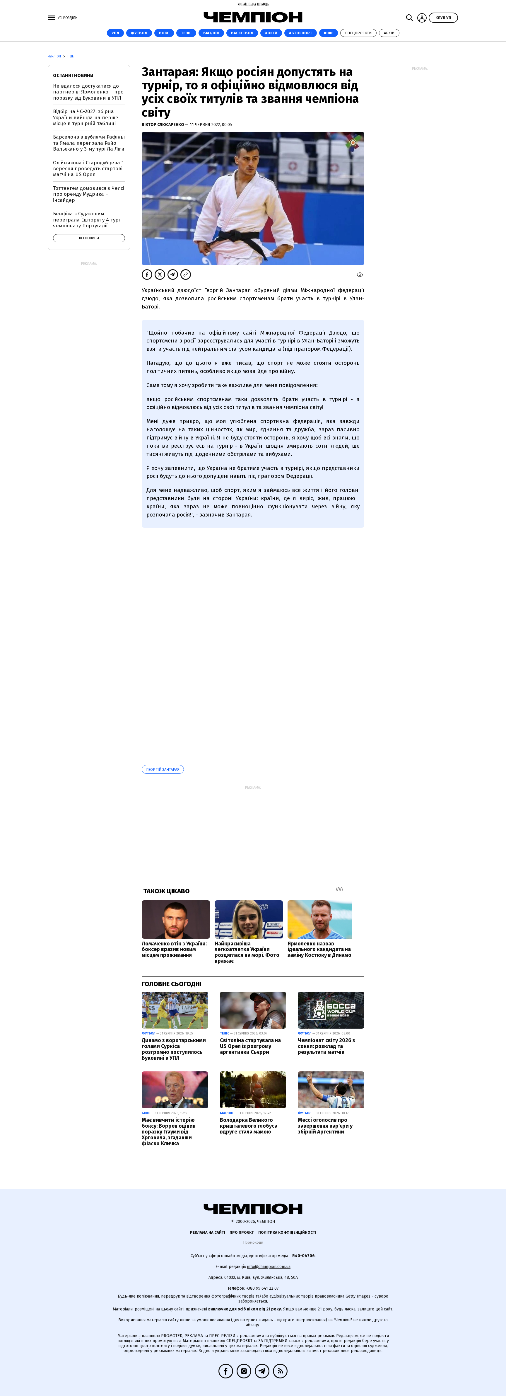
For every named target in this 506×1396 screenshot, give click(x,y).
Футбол (139, 33)
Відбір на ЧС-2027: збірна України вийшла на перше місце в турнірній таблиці (85, 117)
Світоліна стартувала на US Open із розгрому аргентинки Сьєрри (250, 1046)
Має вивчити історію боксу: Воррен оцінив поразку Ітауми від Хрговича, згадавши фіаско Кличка (169, 1131)
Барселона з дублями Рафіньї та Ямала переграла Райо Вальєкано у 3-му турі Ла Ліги (89, 143)
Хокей (271, 33)
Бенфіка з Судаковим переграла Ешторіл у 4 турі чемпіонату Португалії (86, 220)
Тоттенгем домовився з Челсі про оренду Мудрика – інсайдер (88, 194)
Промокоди (253, 1242)
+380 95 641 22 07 (262, 1288)
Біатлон (211, 33)
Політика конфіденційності (287, 1232)
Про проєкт (242, 1232)
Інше (328, 33)
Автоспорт (300, 33)
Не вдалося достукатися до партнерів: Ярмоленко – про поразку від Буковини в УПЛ (88, 92)
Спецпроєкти (358, 33)
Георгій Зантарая (163, 769)
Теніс (186, 33)
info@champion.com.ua (268, 1266)
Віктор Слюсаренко (163, 124)
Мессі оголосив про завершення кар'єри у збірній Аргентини (325, 1126)
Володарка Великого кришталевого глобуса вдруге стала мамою (248, 1126)
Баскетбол (242, 33)
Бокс (164, 33)
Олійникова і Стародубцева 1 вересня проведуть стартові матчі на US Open (88, 169)
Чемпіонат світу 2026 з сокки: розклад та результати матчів (326, 1046)
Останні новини (73, 75)
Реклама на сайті (207, 1232)
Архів (389, 33)
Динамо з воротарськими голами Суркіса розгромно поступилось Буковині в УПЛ (174, 1049)
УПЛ (115, 33)
